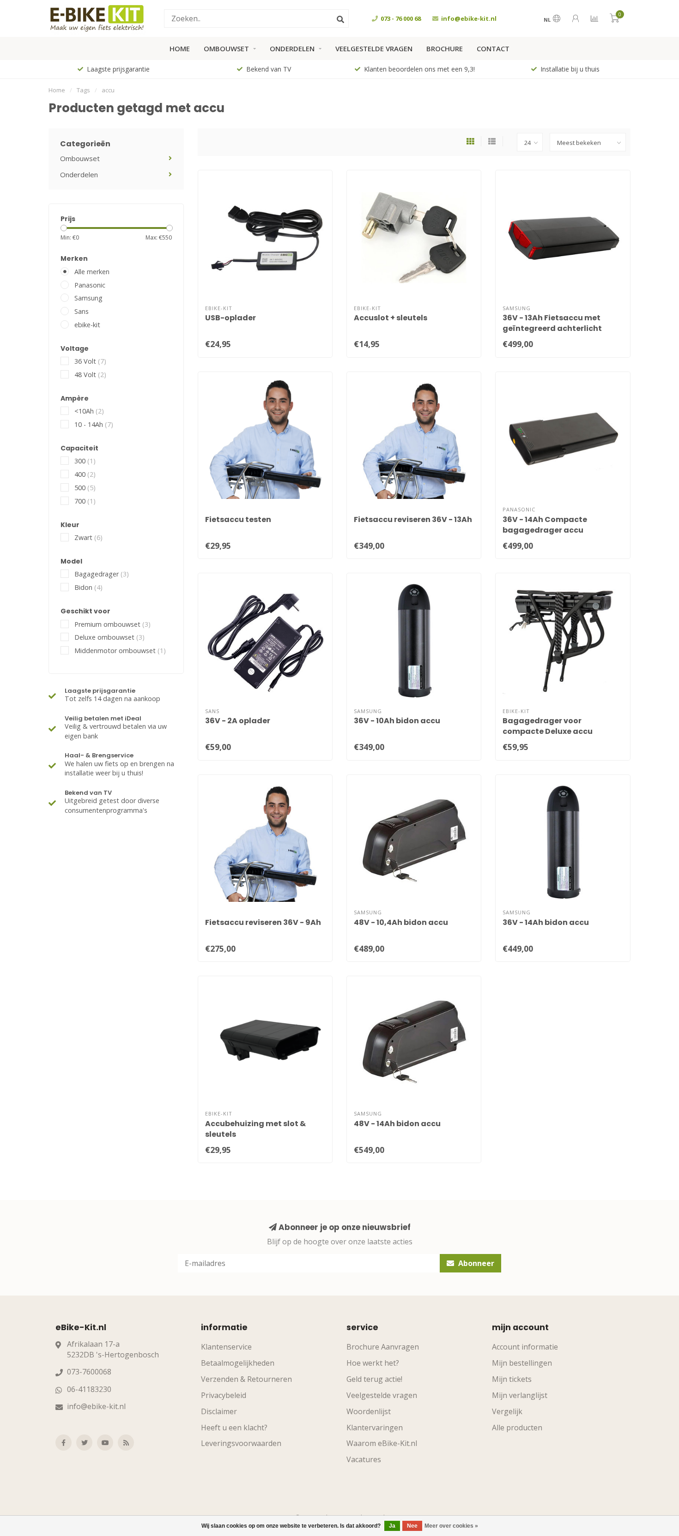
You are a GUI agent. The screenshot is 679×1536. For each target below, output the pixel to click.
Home (180, 48)
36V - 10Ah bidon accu (397, 720)
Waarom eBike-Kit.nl (381, 1443)
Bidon (88, 587)
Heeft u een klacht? (234, 1427)
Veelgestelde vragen (373, 48)
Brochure (444, 48)
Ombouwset (226, 48)
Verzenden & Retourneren (246, 1379)
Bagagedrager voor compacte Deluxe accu (548, 726)
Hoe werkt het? (372, 1363)
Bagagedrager (101, 574)
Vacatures (363, 1459)
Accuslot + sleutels (390, 317)
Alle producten (517, 1427)
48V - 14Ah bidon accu (397, 1123)
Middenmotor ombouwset (120, 650)
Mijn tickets (512, 1379)
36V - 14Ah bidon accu (546, 922)
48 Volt (90, 374)
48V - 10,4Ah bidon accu (401, 922)
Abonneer (475, 1263)
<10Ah (89, 411)
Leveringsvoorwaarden (241, 1443)
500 (85, 487)
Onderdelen (292, 48)
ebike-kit (87, 324)
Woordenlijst (368, 1411)
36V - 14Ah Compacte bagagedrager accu (545, 524)
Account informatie (525, 1347)
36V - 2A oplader (237, 720)
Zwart (88, 537)
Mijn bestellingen (522, 1363)
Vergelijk (507, 1411)
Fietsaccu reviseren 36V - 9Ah (263, 922)
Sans (81, 311)
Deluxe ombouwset (109, 637)
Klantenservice (226, 1347)
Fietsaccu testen (238, 519)
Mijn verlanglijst (519, 1395)
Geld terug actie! (374, 1379)
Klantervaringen (374, 1427)
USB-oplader (230, 317)
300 (85, 460)
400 (85, 474)
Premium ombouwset (112, 624)
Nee (412, 1526)
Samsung (88, 298)
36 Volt (90, 361)
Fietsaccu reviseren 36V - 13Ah (413, 519)
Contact (493, 48)
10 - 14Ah (93, 424)
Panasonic (89, 285)
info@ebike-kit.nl (96, 1406)
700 (85, 501)
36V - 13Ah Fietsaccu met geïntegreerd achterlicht (552, 323)
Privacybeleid (223, 1395)
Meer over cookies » (451, 1526)
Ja (392, 1526)
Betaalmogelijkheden (237, 1363)
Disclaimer (219, 1411)
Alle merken (91, 271)
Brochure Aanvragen (382, 1347)
